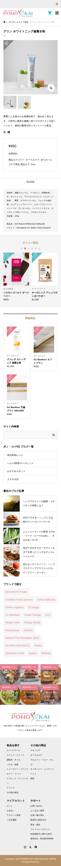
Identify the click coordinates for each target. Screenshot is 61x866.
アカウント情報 (13, 815)
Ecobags (33, 607)
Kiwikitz (28, 630)
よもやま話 (13, 479)
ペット (33, 774)
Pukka (38, 645)
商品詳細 (30, 182)
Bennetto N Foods (16, 591)
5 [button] (35, 248)
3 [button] (28, 248)
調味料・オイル (13, 760)
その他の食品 (12, 792)
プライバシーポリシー (40, 829)
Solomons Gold (14, 653)
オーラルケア (32, 159)
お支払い (10, 811)
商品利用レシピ (15, 455)
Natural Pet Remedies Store (22, 638)
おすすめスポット (16, 471)
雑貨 (32, 778)
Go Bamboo (12, 614)
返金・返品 (35, 824)
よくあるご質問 (37, 811)
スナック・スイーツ (15, 755)
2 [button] (25, 248)
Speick (32, 653)
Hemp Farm (12, 622)
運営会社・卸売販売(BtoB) (42, 838)
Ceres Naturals (46, 599)
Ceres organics (14, 607)
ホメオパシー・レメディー (42, 769)
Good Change (32, 614)
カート (10, 806)
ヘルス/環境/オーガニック (20, 463)
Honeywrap (12, 630)
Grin (33, 164)
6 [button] (39, 248)
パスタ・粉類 (12, 764)
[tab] (30, 182)
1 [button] (21, 248)
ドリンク (10, 788)
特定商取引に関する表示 (41, 834)
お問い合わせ (36, 806)
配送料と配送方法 (38, 820)
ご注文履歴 (11, 820)
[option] (16, 277)
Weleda (45, 653)
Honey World (32, 622)
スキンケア (35, 750)
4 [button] (32, 248)
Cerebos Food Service (19, 599)
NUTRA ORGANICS (17, 645)
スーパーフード (13, 750)
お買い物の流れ (37, 815)
